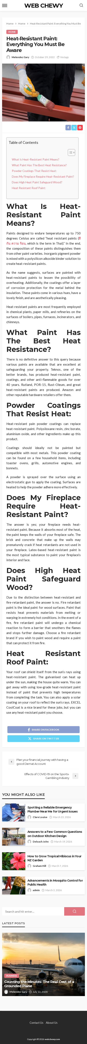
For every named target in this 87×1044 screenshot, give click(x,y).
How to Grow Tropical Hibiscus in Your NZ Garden (54, 858)
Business (11, 975)
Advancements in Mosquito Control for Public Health (55, 882)
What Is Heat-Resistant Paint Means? (35, 159)
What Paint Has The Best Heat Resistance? (39, 165)
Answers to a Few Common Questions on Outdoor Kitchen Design (54, 833)
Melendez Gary (20, 57)
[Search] (81, 5)
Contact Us (36, 1022)
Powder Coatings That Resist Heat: (34, 171)
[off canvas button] (4, 5)
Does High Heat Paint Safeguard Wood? (37, 182)
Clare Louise (40, 817)
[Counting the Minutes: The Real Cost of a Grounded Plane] (43, 964)
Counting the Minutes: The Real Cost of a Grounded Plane (39, 984)
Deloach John (41, 841)
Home (12, 31)
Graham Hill (39, 865)
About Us (51, 1022)
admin (36, 890)
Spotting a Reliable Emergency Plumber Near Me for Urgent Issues (52, 809)
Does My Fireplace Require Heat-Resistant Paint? (43, 176)
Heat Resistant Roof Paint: (29, 188)
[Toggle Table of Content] (69, 152)
